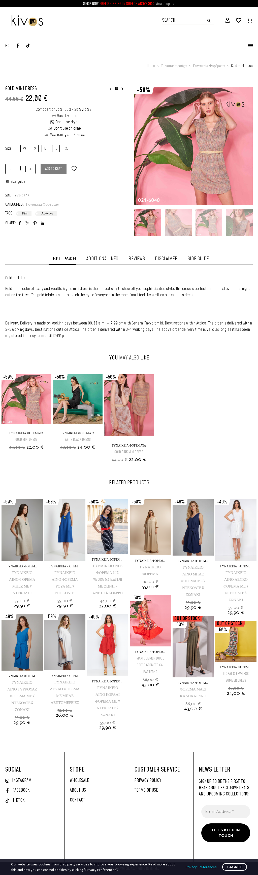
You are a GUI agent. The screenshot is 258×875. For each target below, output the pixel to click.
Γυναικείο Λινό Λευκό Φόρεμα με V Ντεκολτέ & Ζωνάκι (235, 586)
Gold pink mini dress (128, 452)
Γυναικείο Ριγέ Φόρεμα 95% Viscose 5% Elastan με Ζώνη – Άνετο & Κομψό (107, 579)
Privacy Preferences (201, 867)
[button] (173, 4)
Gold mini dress (26, 439)
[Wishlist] (239, 21)
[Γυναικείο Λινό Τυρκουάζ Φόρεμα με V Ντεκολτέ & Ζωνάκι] (22, 642)
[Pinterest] (35, 223)
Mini (24, 213)
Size (8, 148)
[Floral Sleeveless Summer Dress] (235, 641)
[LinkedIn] (42, 223)
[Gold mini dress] (26, 401)
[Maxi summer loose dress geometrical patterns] (150, 620)
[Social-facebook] (18, 46)
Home (151, 65)
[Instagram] (7, 46)
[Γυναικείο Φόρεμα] (150, 527)
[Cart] (250, 21)
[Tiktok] (28, 46)
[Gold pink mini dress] (129, 407)
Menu (250, 45)
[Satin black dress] (78, 401)
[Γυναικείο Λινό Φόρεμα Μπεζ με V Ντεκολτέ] (22, 530)
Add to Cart (53, 168)
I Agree (234, 867)
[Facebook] (20, 223)
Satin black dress (77, 439)
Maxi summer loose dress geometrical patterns (150, 665)
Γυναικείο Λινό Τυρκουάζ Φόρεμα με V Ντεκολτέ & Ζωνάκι (22, 696)
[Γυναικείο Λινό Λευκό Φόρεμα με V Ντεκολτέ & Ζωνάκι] (235, 530)
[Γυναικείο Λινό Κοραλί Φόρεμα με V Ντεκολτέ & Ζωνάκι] (107, 645)
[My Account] (227, 21)
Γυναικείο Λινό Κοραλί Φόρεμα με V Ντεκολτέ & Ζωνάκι (107, 701)
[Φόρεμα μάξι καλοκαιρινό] (193, 646)
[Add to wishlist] (74, 169)
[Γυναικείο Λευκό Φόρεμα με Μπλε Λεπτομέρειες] (65, 642)
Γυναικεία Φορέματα (209, 65)
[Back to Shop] (116, 89)
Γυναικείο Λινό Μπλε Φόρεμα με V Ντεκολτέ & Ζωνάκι (193, 581)
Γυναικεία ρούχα (174, 65)
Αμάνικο (47, 213)
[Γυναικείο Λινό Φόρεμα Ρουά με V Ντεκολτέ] (65, 530)
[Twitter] (27, 223)
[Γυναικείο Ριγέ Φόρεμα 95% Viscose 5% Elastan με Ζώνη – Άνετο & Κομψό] (107, 526)
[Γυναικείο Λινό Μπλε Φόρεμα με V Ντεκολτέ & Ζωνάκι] (193, 527)
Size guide (18, 181)
